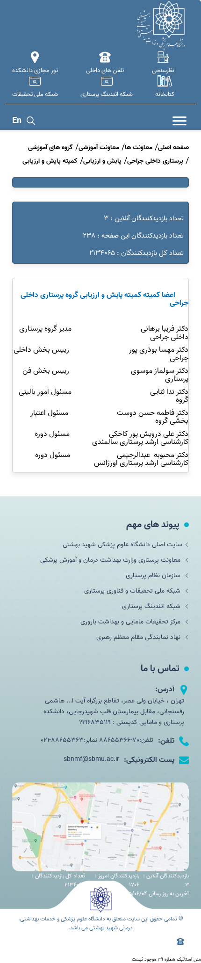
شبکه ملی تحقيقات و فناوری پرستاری (133, 591)
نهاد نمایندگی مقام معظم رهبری (139, 637)
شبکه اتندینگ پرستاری (152, 606)
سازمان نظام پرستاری (154, 575)
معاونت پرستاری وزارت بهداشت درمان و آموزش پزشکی (111, 560)
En (17, 121)
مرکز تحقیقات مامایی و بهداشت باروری (131, 621)
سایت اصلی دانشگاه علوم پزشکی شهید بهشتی (122, 544)
